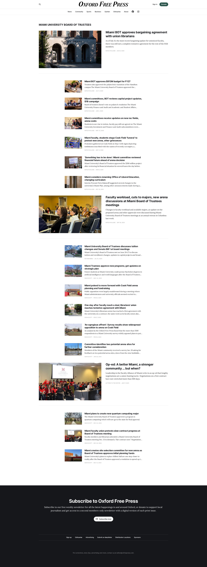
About (126, 12)
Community (79, 12)
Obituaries (117, 12)
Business (98, 12)
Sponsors (137, 537)
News (70, 12)
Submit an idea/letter (104, 537)
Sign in (155, 4)
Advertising (90, 537)
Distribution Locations (123, 537)
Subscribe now (105, 519)
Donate (163, 4)
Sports (89, 12)
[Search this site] (39, 4)
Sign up (69, 537)
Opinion (107, 12)
